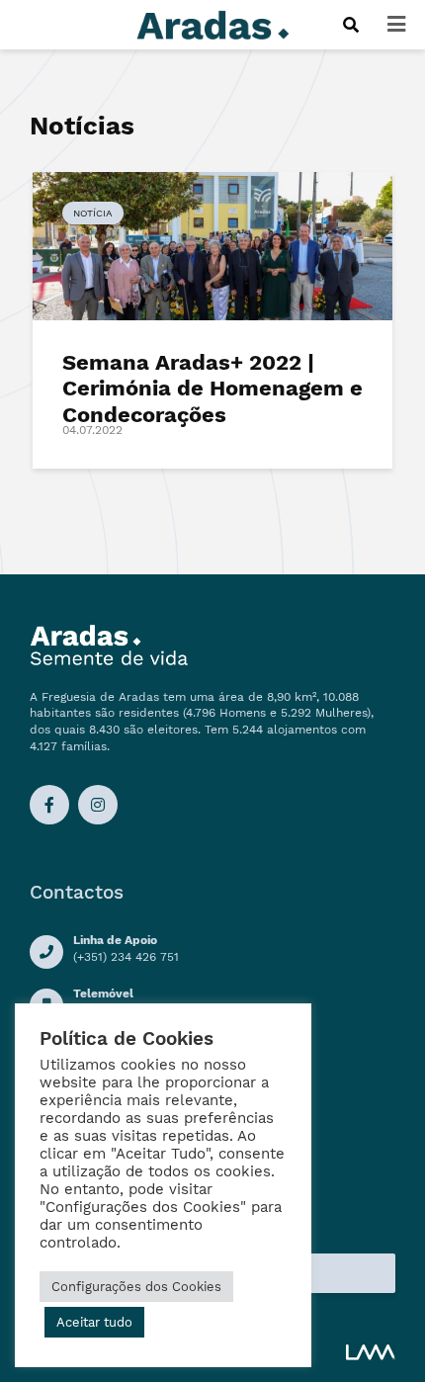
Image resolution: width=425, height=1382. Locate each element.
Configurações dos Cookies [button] (136, 1286)
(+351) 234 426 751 (126, 957)
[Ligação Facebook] (49, 804)
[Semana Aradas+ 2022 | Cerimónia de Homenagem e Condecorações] (212, 244)
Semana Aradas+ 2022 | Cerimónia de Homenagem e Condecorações (212, 388)
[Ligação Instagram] (98, 804)
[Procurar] (350, 24)
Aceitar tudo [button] (94, 1322)
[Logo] (212, 23)
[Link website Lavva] (370, 1351)
